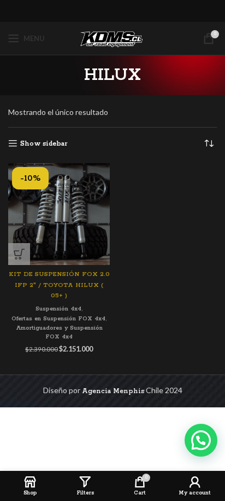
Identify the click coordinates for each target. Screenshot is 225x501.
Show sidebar (43, 144)
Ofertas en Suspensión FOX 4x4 (58, 319)
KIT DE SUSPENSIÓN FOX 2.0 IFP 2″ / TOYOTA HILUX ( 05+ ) (59, 285)
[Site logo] (112, 38)
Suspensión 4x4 (58, 309)
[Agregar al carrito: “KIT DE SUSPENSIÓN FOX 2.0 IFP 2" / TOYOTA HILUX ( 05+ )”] (19, 254)
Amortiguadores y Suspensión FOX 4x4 (59, 332)
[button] (201, 440)
